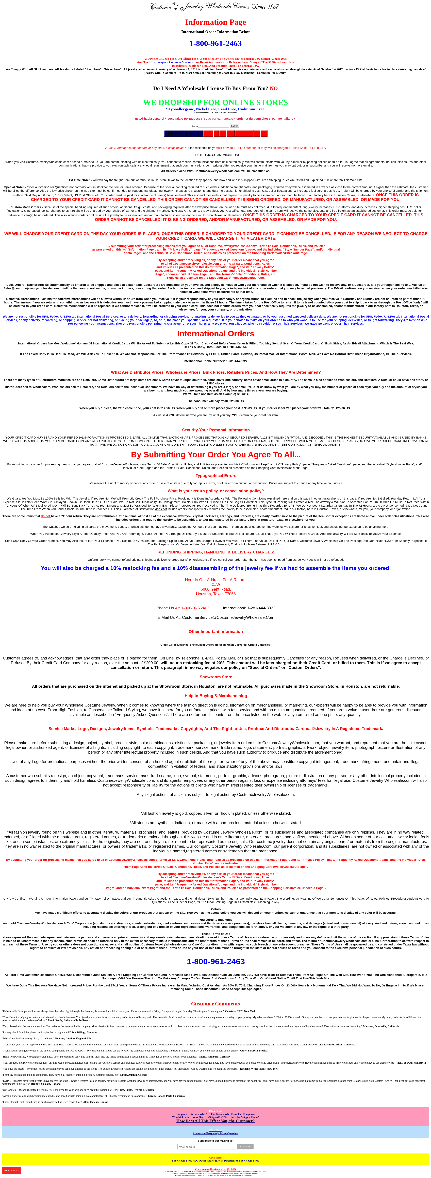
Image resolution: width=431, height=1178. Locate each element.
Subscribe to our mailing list (215, 1140)
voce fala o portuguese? (185, 118)
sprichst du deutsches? (253, 118)
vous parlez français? (219, 118)
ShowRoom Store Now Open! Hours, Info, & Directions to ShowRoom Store (215, 1159)
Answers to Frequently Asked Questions (215, 1132)
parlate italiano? (283, 118)
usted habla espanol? (150, 118)
